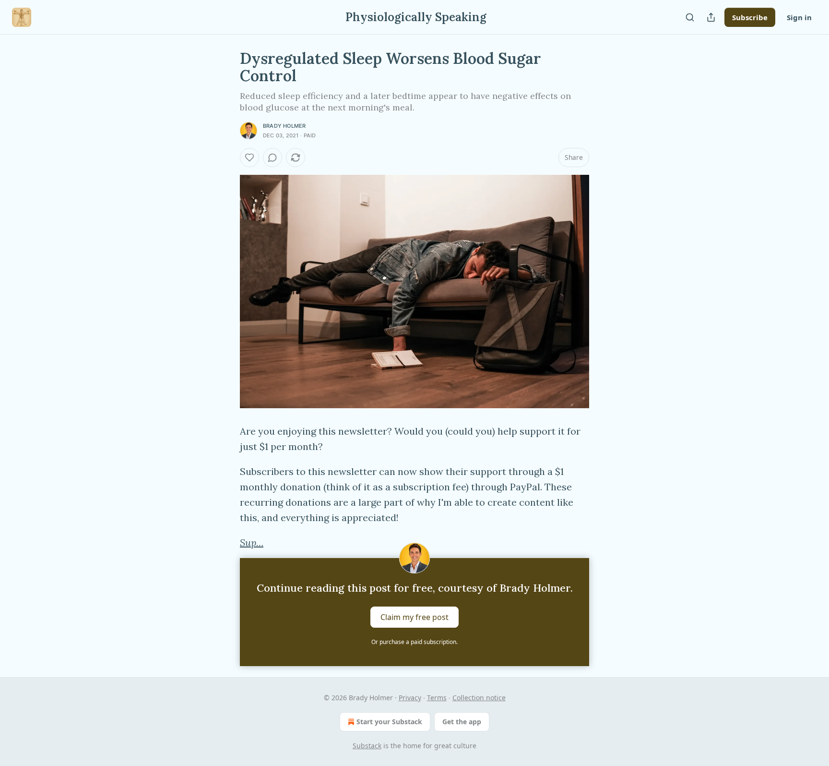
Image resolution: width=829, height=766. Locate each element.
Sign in (799, 17)
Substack (367, 745)
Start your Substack (389, 721)
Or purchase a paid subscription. (414, 642)
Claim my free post (414, 617)
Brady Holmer (284, 125)
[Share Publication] (711, 17)
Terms (437, 697)
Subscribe (750, 17)
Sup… (251, 542)
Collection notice (479, 697)
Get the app (461, 721)
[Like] (249, 157)
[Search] (689, 17)
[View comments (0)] (272, 157)
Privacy (410, 697)
